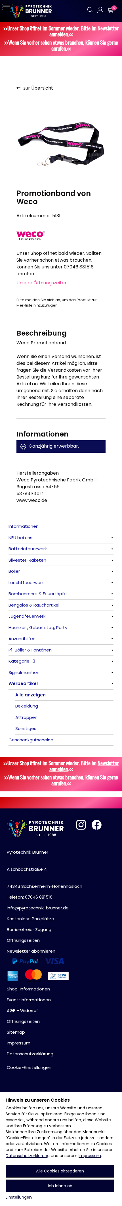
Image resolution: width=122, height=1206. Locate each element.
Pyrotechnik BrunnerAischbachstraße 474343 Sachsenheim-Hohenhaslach (44, 869)
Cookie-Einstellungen (29, 1067)
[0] (110, 10)
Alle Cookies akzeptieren (60, 1171)
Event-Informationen (29, 1000)
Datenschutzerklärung (28, 1156)
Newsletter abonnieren (31, 951)
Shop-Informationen (28, 989)
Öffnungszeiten (23, 940)
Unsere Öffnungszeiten (42, 283)
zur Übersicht (38, 88)
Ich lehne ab (60, 1186)
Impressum (90, 1156)
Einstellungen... (20, 1197)
